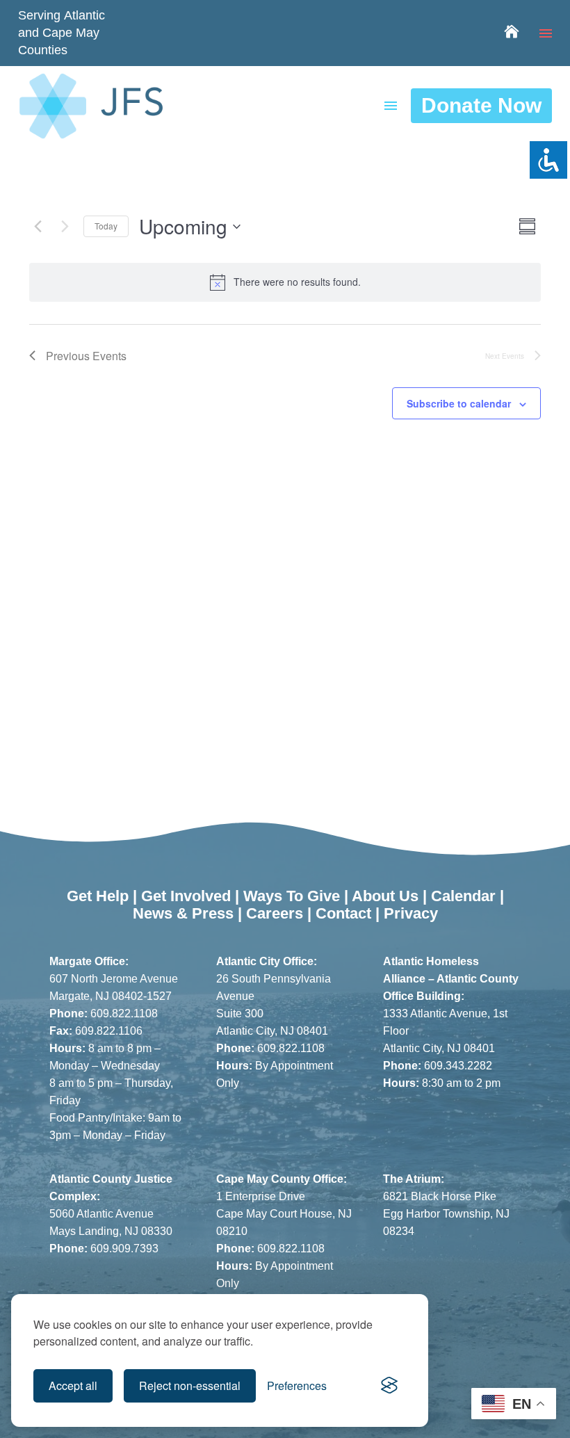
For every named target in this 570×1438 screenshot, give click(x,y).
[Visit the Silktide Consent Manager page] (389, 1386)
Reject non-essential (190, 1385)
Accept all (73, 1385)
